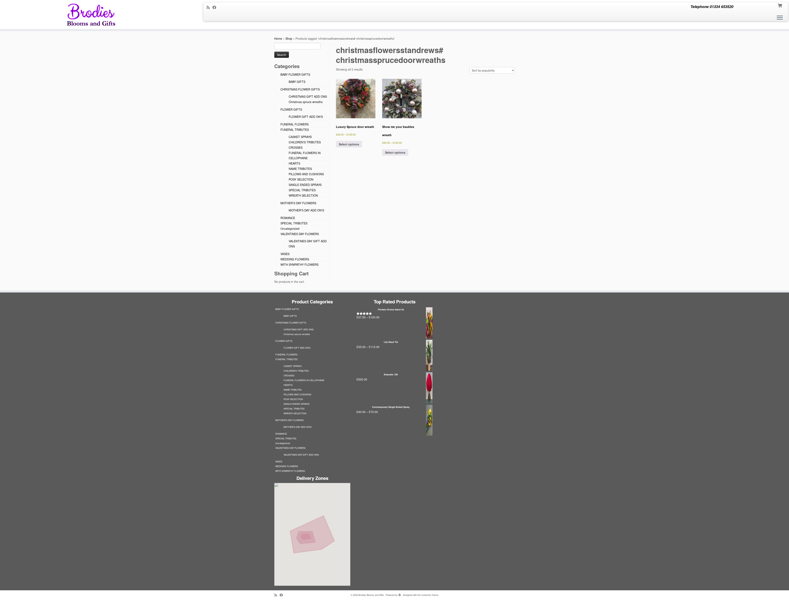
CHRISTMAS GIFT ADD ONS (308, 96)
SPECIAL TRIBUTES (302, 190)
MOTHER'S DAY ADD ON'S (306, 210)
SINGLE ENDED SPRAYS (305, 185)
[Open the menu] (780, 18)
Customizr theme (429, 594)
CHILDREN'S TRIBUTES (305, 142)
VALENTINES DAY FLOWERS (299, 234)
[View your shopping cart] (780, 5)
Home (278, 38)
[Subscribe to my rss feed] (209, 7)
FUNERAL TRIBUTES (294, 130)
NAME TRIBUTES (300, 169)
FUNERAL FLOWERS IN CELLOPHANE (304, 380)
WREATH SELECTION (303, 195)
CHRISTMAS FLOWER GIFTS (300, 89)
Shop (288, 38)
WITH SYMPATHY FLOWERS (299, 264)
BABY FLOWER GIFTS (295, 74)
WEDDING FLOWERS (294, 259)
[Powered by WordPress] (399, 594)
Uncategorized (289, 228)
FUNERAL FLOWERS (294, 124)
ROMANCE (287, 218)
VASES (285, 254)
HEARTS (294, 163)
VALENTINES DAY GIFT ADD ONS (301, 454)
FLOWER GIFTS (291, 109)
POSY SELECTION (301, 179)
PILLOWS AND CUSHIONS (306, 174)
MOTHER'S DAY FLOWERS (298, 203)
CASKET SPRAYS (300, 137)
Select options (349, 144)
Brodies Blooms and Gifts (371, 594)
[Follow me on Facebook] (215, 7)
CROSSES (295, 147)
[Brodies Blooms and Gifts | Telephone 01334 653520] (91, 14)
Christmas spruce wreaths (306, 102)
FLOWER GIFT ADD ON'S (306, 117)
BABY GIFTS (297, 82)
